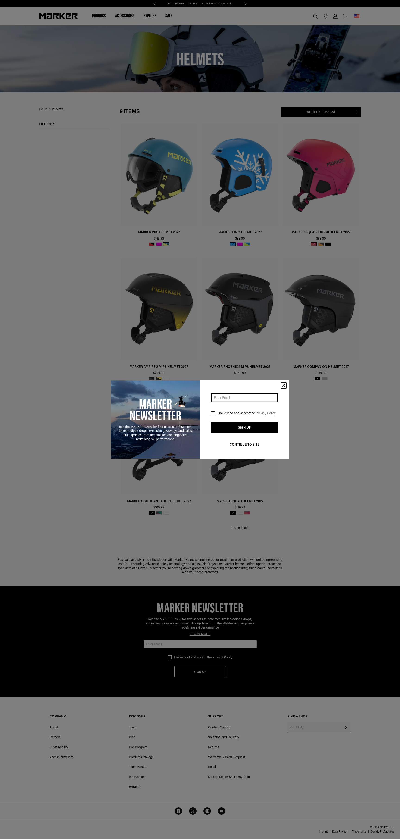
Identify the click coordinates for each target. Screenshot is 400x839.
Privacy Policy (266, 413)
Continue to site (244, 444)
